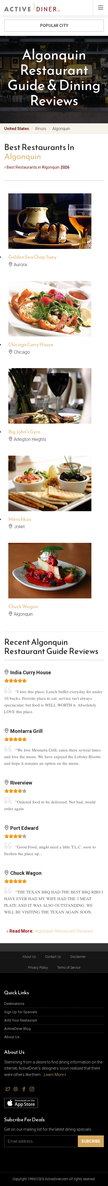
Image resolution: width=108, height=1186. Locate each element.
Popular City (54, 25)
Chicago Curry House (30, 344)
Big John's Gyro (24, 431)
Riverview (20, 783)
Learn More (54, 1074)
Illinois (40, 128)
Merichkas (19, 519)
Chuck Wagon (23, 606)
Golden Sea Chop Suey (32, 257)
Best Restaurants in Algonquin (37, 167)
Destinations (14, 1004)
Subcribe (90, 1141)
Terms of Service (68, 968)
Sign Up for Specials (20, 1012)
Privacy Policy (38, 968)
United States (16, 128)
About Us (29, 957)
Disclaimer (78, 957)
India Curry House (30, 672)
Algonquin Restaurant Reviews (64, 931)
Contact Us (53, 957)
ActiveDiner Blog (17, 1029)
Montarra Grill (26, 731)
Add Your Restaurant (20, 1020)
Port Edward (23, 828)
